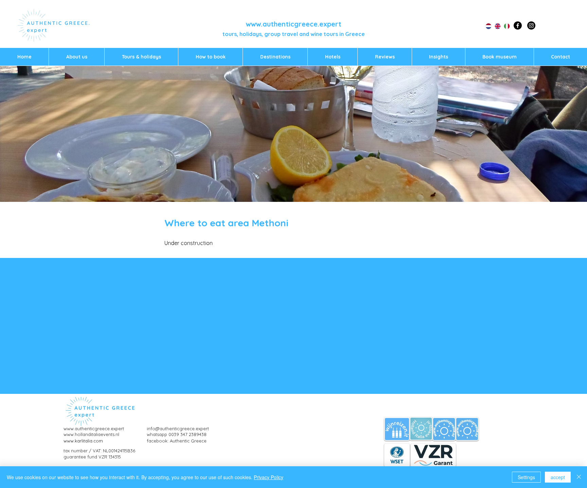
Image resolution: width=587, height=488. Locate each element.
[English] (494, 26)
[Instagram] (531, 25)
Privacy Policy (268, 477)
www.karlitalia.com (83, 440)
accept (558, 477)
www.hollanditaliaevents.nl (91, 434)
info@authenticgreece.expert (178, 428)
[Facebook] (518, 25)
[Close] (579, 477)
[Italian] (503, 26)
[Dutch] (485, 26)
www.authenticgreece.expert (293, 24)
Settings (526, 477)
